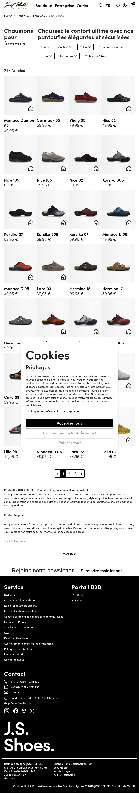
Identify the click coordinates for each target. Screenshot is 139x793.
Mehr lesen (69, 553)
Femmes (39, 16)
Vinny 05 (77, 120)
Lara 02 (109, 397)
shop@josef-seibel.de (17, 703)
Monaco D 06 (114, 234)
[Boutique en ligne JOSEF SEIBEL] (16, 4)
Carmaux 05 (48, 120)
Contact (16, 692)
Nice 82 (109, 120)
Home (8, 16)
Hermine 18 (80, 288)
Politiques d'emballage (18, 649)
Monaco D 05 (16, 288)
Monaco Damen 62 (19, 122)
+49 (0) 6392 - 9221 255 (25, 687)
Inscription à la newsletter (20, 600)
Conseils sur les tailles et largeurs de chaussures (33, 616)
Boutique (23, 16)
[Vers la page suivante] (82, 473)
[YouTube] (24, 711)
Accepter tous (69, 423)
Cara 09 (11, 397)
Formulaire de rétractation (20, 611)
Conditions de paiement (19, 627)
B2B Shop (77, 600)
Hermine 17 (112, 288)
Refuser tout (69, 442)
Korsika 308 (113, 180)
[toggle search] (100, 5)
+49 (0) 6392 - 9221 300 (25, 681)
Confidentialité (22, 786)
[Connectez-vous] (124, 5)
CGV (6, 632)
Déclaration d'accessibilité (20, 605)
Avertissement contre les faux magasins (28, 643)
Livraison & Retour (15, 622)
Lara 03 (44, 288)
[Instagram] (6, 711)
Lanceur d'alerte (14, 654)
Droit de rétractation (16, 638)
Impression (73, 411)
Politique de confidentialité (45, 411)
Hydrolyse (10, 595)
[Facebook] (15, 711)
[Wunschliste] (118, 5)
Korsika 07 (13, 234)
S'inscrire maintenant (101, 570)
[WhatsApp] (32, 711)
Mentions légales (73, 786)
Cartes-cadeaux (14, 659)
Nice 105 (11, 180)
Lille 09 (10, 451)
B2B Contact (79, 595)
